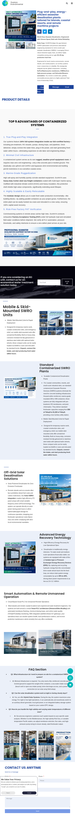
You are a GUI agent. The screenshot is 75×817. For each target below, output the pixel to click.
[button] (67, 3)
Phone (40, 776)
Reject (8, 793)
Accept (29, 793)
